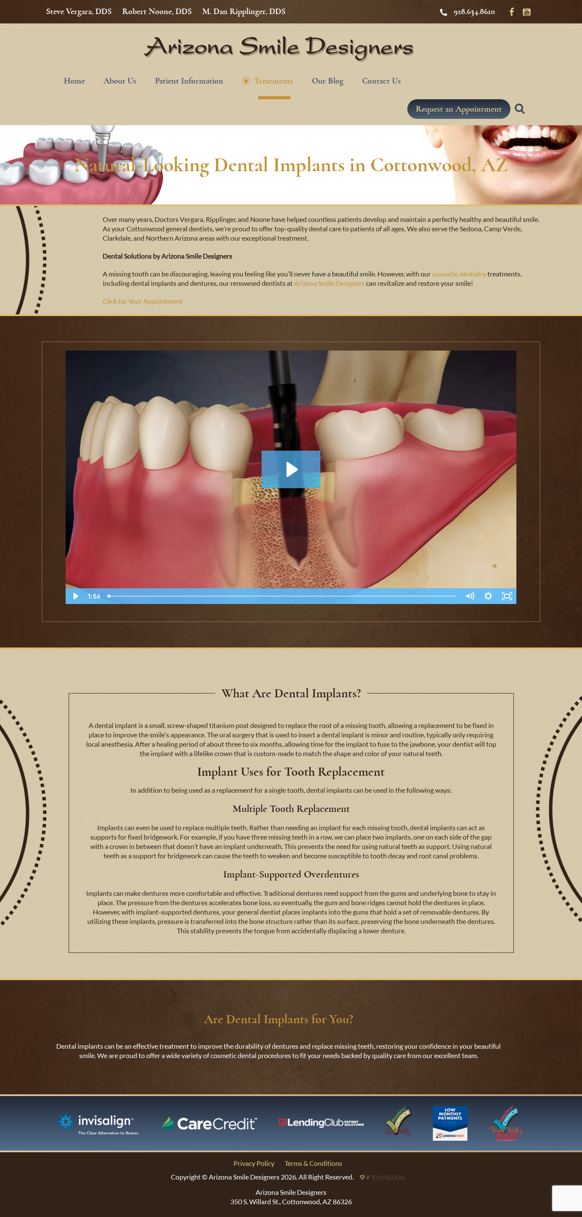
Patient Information (189, 80)
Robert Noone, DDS (157, 11)
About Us (120, 80)
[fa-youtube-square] (526, 11)
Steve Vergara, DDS (79, 11)
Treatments (273, 80)
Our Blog (327, 80)
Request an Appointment (459, 109)
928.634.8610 (474, 11)
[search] (521, 113)
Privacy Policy (253, 1163)
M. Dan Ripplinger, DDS (243, 11)
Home (74, 80)
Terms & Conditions (313, 1163)
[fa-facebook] (511, 11)
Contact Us (381, 80)
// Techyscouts (385, 1178)
